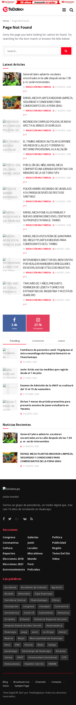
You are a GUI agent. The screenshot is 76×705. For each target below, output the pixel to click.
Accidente (10, 587)
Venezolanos (12, 663)
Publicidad (59, 542)
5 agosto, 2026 (62, 272)
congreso (28, 606)
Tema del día (61, 553)
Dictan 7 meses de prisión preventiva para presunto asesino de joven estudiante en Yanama (45, 405)
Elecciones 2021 (13, 564)
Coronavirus (11, 542)
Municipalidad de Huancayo (46, 638)
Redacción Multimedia (38, 87)
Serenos (61, 651)
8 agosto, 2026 (62, 249)
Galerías (32, 537)
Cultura (8, 548)
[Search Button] (66, 51)
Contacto (56, 682)
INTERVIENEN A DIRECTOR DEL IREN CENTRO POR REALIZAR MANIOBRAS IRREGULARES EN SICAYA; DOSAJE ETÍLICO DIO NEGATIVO (48, 263)
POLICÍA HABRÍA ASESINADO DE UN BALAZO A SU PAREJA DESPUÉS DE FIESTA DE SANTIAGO (47, 192)
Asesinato (24, 593)
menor (62, 632)
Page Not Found (20, 20)
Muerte (9, 638)
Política (57, 537)
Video (56, 558)
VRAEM (52, 663)
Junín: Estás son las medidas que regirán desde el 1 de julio (44, 371)
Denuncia (63, 612)
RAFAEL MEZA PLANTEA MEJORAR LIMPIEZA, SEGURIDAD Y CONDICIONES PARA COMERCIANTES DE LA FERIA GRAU (48, 101)
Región (56, 548)
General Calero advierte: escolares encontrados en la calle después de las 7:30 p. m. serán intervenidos (47, 78)
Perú (30, 564)
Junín (30, 542)
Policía (29, 644)
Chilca (55, 600)
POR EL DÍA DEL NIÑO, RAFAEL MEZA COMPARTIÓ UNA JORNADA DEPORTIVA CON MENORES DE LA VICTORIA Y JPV (48, 168)
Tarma (8, 657)
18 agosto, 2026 (62, 177)
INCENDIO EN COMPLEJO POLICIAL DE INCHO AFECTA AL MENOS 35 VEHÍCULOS (47, 123)
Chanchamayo (39, 600)
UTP (64, 657)
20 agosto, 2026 (62, 130)
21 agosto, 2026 (62, 110)
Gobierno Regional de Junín (50, 619)
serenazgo (11, 651)
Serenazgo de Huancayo (36, 651)
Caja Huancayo (43, 593)
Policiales (33, 569)
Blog (5, 682)
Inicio (6, 685)
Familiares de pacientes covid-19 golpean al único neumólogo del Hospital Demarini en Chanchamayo (46, 353)
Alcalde (9, 593)
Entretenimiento (14, 569)
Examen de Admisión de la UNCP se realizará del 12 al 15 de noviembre (46, 387)
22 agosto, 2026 (62, 87)
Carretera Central (15, 600)
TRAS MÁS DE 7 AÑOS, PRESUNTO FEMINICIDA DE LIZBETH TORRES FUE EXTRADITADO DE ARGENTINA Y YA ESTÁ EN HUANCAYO (47, 289)
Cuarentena (46, 612)
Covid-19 (29, 612)
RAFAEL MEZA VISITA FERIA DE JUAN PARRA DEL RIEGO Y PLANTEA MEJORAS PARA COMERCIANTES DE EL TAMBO (47, 240)
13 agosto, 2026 (62, 201)
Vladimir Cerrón (34, 663)
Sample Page (22, 685)
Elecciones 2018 (13, 558)
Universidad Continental (42, 657)
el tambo (10, 619)
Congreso (9, 537)
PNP (17, 644)
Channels (40, 682)
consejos (44, 606)
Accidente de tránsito (34, 587)
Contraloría (61, 606)
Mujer (21, 638)
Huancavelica (54, 625)
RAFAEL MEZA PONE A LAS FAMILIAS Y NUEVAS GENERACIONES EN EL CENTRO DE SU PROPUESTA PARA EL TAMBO (47, 216)
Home (6, 20)
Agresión (57, 587)
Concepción (11, 606)
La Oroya (48, 632)
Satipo (52, 644)
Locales (32, 548)
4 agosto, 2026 (62, 300)
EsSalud (24, 619)
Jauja (24, 632)
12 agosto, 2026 (62, 225)
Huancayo (10, 632)
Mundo (32, 558)
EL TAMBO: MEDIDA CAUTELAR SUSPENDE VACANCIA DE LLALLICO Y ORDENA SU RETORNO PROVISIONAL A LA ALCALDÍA (47, 145)
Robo (41, 644)
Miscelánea (35, 553)
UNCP (20, 657)
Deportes (9, 553)
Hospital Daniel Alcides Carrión (23, 625)
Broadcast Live (21, 682)
